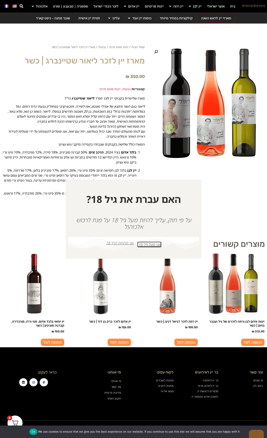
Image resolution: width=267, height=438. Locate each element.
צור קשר (116, 387)
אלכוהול (42, 6)
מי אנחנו (116, 381)
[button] (21, 6)
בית (232, 6)
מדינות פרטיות (112, 392)
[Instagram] (33, 382)
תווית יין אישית (89, 18)
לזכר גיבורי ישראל (105, 6)
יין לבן (197, 6)
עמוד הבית (138, 47)
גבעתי (102, 47)
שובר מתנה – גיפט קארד (53, 18)
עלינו (116, 18)
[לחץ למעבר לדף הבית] (253, 6)
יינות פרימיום (154, 6)
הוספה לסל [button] (253, 342)
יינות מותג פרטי (118, 47)
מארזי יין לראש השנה (216, 18)
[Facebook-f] (44, 382)
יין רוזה (178, 6)
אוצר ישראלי (216, 6)
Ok (33, 431)
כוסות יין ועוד (141, 18)
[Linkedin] (23, 382)
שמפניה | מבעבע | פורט (70, 6)
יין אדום (133, 6)
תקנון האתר (114, 398)
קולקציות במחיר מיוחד (176, 18)
